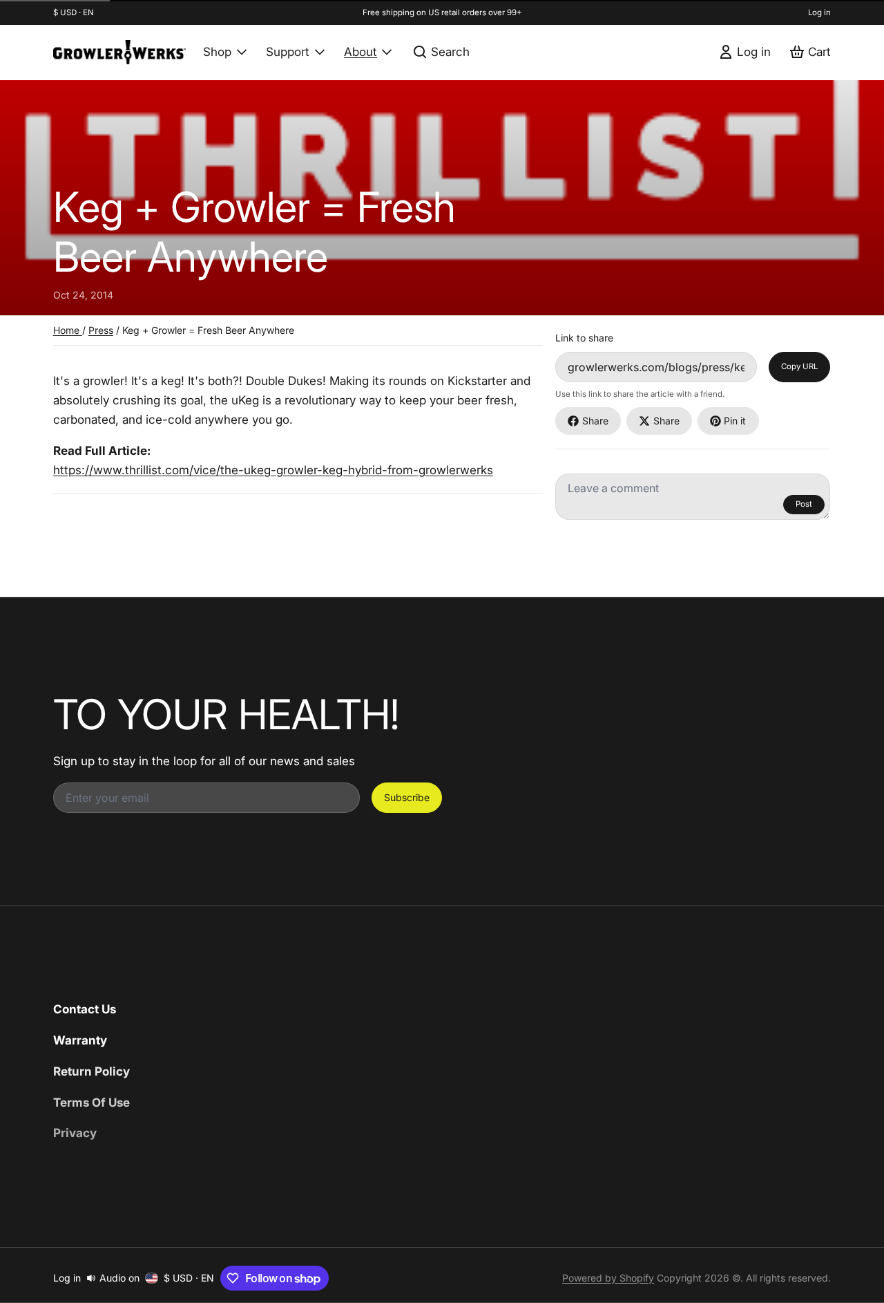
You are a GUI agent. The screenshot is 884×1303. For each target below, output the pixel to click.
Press (100, 330)
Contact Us (84, 1009)
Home (67, 330)
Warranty (80, 1040)
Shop (217, 51)
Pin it (735, 420)
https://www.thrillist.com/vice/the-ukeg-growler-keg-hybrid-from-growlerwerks (273, 469)
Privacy (75, 1132)
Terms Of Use (91, 1102)
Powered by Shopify (608, 1278)
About (360, 51)
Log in (819, 12)
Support (287, 51)
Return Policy (91, 1071)
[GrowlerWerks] (119, 52)
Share (595, 420)
